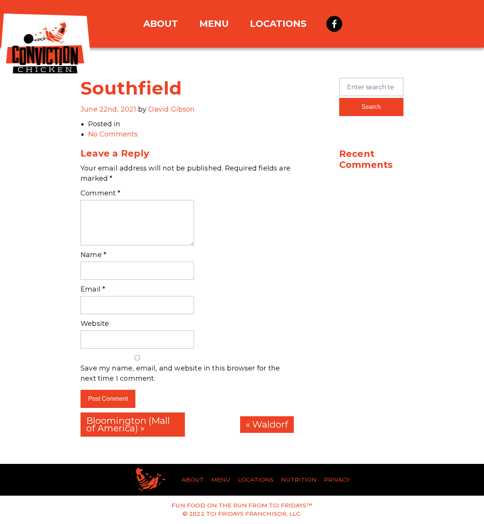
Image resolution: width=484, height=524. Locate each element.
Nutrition (298, 479)
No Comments (113, 134)
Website (95, 323)
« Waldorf (267, 424)
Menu (220, 479)
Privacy (337, 479)
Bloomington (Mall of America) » (128, 424)
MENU (214, 23)
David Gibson (171, 109)
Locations (278, 23)
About (193, 479)
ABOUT (160, 23)
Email (93, 289)
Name (93, 255)
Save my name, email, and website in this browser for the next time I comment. (180, 373)
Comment (101, 193)
